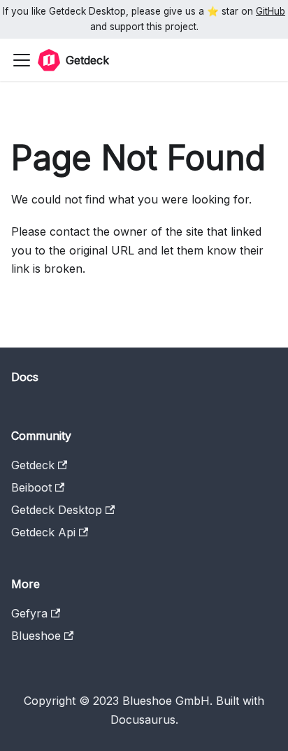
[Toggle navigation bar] (21, 60)
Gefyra (29, 613)
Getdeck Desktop (56, 510)
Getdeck (33, 465)
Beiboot (31, 487)
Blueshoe (36, 636)
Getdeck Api (43, 532)
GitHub (270, 11)
